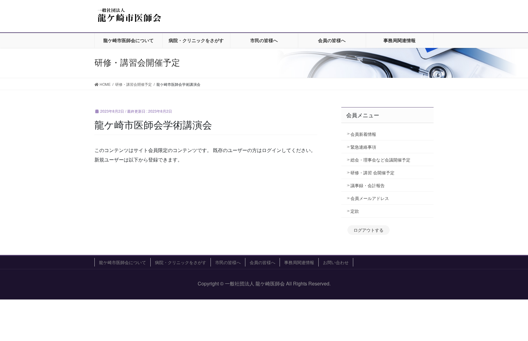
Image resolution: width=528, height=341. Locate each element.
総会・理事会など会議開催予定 (380, 160)
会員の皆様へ (262, 262)
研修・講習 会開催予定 (374, 172)
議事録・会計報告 (367, 185)
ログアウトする (368, 230)
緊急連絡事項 (363, 147)
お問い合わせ (336, 262)
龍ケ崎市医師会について (122, 262)
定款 (354, 211)
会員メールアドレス (369, 198)
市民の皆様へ (228, 262)
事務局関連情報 (299, 262)
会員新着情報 (363, 134)
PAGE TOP (511, 325)
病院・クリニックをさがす (180, 262)
